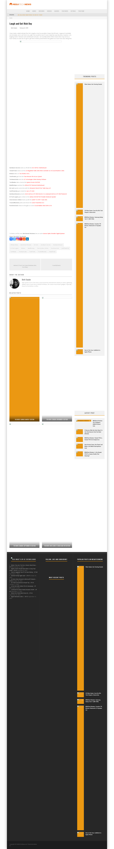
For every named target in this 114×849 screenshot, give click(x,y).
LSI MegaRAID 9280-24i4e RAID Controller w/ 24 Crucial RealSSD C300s (44, 170)
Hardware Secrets (46, 245)
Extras (73, 11)
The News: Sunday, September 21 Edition (24, 546)
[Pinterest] (20, 239)
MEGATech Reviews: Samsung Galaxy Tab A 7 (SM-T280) (94, 218)
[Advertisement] (40, 219)
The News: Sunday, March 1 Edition (24, 420)
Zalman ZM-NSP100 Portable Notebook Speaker (43, 197)
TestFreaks (32, 251)
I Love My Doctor (56, 265)
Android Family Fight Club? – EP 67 (20, 575)
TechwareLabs (23, 251)
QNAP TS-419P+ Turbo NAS (39, 200)
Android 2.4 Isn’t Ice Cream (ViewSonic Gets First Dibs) (25, 266)
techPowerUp (65, 248)
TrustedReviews (42, 251)
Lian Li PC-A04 (30, 191)
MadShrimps (31, 248)
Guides (56, 11)
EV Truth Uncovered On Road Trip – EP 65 (22, 582)
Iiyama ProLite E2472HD (33, 182)
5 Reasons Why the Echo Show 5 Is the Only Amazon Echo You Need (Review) (93, 431)
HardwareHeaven (58, 245)
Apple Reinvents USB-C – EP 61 (19, 596)
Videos (49, 11)
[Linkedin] (27, 239)
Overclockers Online (42, 248)
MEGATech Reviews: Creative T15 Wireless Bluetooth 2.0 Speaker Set (93, 225)
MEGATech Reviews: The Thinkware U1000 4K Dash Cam (98, 423)
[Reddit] (24, 239)
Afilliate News (14, 245)
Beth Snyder (14, 28)
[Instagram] (17, 239)
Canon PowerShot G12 (38, 202)
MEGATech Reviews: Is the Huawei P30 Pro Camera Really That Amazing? (93, 454)
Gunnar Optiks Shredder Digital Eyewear (54, 233)
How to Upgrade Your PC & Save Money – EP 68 (24, 572)
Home (28, 11)
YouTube (81, 11)
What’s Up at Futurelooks (26, 559)
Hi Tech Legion (15, 248)
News (34, 11)
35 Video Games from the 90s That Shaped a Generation (94, 211)
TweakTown (52, 251)
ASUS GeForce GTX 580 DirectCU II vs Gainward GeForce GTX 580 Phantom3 (46, 194)
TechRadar (13, 251)
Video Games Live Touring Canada (93, 84)
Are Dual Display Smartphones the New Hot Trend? (30, 15)
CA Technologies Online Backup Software (35, 179)
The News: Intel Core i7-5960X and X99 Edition (57, 546)
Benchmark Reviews (26, 245)
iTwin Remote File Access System (33, 176)
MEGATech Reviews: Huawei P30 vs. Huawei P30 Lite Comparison (93, 438)
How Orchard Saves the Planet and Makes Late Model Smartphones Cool (94, 446)
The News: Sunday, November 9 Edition (57, 420)
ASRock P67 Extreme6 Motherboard (34, 185)
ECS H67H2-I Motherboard (39, 168)
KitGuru (23, 248)
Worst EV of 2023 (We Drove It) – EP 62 (22, 593)
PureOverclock (55, 248)
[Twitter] (14, 239)
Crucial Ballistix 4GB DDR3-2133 (43, 205)
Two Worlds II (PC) (24, 173)
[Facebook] (11, 239)
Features (65, 11)
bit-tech (36, 245)
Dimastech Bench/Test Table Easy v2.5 (40, 188)
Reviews (41, 11)
